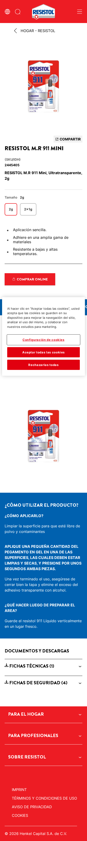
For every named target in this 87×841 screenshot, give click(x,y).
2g (11, 209)
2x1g (28, 209)
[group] (43, 87)
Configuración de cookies (43, 340)
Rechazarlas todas (43, 365)
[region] (43, 336)
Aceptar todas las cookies (43, 352)
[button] (43, 666)
